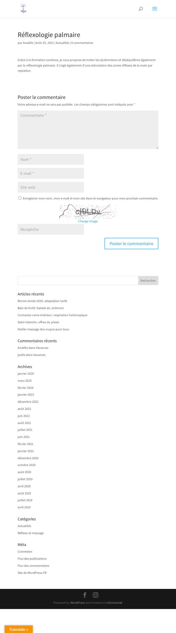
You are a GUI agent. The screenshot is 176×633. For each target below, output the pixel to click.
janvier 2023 (26, 394)
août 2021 (24, 423)
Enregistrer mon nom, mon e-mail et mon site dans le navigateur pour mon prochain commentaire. (90, 198)
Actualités (62, 43)
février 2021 (25, 444)
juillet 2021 (25, 430)
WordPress (77, 603)
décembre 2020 (28, 458)
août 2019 (24, 493)
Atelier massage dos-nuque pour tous (43, 329)
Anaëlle (28, 43)
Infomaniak (114, 603)
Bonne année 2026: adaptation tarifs (42, 301)
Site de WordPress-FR (32, 573)
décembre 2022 (28, 402)
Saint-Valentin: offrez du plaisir (38, 322)
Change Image (88, 221)
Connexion (25, 551)
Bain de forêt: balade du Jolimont (41, 308)
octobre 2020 (27, 465)
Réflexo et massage (31, 533)
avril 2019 (24, 507)
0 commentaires (82, 43)
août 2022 (24, 409)
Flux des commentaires (33, 566)
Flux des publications (32, 558)
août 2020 (24, 472)
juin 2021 (24, 437)
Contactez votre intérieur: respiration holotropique (52, 315)
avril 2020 (24, 486)
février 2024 (25, 388)
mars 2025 (25, 381)
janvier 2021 (26, 451)
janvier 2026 (26, 373)
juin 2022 (24, 416)
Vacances (42, 348)
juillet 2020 (25, 479)
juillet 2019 (25, 500)
